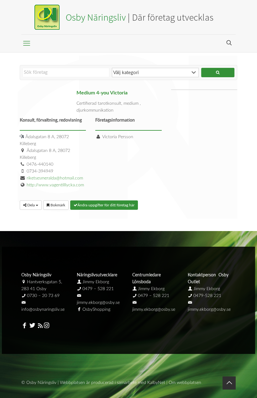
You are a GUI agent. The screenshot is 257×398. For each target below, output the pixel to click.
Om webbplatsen (185, 382)
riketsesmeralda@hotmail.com (55, 178)
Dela (31, 205)
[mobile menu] (26, 43)
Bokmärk (57, 205)
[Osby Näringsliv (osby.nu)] (128, 17)
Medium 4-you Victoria (102, 92)
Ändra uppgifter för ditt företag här (105, 205)
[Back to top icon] (229, 383)
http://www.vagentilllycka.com (55, 185)
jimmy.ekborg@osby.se (98, 302)
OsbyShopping (96, 309)
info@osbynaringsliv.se (43, 309)
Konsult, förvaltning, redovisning (51, 120)
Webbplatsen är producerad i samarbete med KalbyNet (112, 382)
